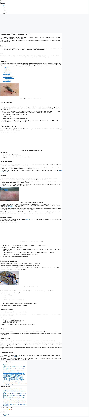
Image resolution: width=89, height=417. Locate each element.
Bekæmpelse (7, 69)
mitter (18, 356)
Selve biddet (7, 75)
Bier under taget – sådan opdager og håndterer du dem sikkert (14, 399)
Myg (4, 6)
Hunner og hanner (8, 80)
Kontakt (4, 415)
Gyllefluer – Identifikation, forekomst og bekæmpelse (13, 377)
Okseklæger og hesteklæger (8, 384)
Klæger (4, 10)
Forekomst (7, 67)
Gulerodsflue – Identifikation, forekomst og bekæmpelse (13, 379)
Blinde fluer (5, 364)
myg (15, 356)
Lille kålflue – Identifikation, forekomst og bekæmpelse (13, 370)
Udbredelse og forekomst (9, 78)
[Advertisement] (44, 23)
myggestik (28, 219)
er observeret (10, 206)
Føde (6, 68)
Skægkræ (5, 12)
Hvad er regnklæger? (6, 70)
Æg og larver (7, 79)
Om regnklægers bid (6, 74)
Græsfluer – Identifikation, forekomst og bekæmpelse (13, 378)
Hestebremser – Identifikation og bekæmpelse (11, 381)
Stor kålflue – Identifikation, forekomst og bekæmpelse (13, 372)
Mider (4, 9)
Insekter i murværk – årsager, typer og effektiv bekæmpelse (14, 400)
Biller (4, 13)
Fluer (4, 5)
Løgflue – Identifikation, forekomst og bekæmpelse (12, 380)
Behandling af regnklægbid (9, 76)
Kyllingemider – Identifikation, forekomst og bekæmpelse (14, 390)
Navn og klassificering (7, 81)
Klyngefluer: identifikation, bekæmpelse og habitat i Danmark (15, 382)
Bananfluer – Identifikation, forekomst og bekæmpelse (13, 375)
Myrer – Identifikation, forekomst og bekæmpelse (12, 388)
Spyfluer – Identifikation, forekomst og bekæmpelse (13, 376)
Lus (3, 11)
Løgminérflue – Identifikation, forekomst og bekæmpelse (14, 374)
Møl (3, 7)
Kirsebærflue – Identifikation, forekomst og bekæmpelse (13, 373)
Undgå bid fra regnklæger (7, 72)
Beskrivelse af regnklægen (7, 77)
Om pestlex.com (6, 414)
